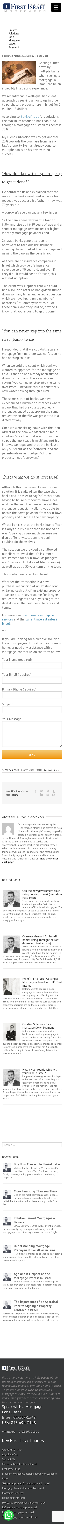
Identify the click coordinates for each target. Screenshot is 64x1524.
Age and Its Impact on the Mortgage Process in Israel (32, 1276)
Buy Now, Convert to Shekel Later (37, 1164)
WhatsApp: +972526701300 (20, 1431)
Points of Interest (52, 770)
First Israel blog (11, 1468)
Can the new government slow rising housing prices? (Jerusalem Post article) (42, 894)
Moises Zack (12, 770)
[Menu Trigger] (56, 7)
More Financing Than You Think (35, 1191)
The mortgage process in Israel (20, 1517)
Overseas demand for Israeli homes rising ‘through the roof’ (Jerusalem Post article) (41, 939)
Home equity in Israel (14, 1497)
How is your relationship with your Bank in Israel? (40, 1071)
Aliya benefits (10, 1454)
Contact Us (8, 1459)
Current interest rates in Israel (19, 1464)
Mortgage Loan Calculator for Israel (23, 1488)
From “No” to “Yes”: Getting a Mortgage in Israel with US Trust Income (42, 982)
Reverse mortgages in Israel (18, 1512)
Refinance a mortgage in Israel (19, 1507)
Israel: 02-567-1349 (19, 1417)
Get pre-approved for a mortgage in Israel (26, 1483)
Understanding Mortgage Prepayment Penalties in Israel (35, 1248)
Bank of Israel (30, 116)
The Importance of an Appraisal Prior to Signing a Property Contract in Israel (36, 1306)
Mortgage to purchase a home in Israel (24, 1502)
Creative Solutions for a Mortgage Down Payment (38, 1025)
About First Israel (12, 1449)
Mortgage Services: (13, 1493)
